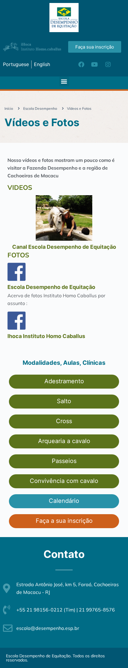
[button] (64, 81)
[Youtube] (95, 65)
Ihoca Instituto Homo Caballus (46, 336)
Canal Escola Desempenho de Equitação (64, 247)
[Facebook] (81, 65)
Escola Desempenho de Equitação (51, 287)
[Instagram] (108, 65)
